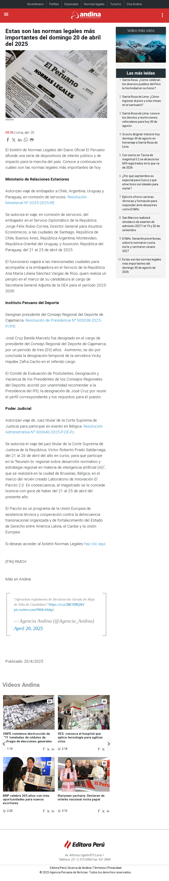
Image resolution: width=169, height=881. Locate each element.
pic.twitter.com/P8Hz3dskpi (34, 610)
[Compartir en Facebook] (44, 749)
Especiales (71, 4)
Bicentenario (35, 4)
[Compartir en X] (49, 749)
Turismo (115, 4)
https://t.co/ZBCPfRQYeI (66, 604)
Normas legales (94, 4)
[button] (3, 744)
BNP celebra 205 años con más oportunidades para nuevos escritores (26, 799)
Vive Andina (134, 4)
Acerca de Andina (79, 867)
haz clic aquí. (94, 543)
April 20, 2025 (28, 628)
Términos (99, 867)
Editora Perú (58, 867)
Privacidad (114, 867)
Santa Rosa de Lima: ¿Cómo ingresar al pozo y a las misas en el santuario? (141, 101)
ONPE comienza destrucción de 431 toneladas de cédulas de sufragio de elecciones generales (27, 737)
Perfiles (54, 4)
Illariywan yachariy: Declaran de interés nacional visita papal (81, 797)
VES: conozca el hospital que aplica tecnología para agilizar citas (80, 737)
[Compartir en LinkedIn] (53, 749)
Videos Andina (21, 684)
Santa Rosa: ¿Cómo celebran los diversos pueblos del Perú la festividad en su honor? (141, 84)
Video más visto (141, 30)
